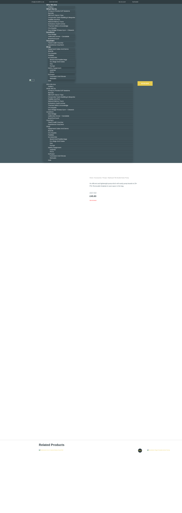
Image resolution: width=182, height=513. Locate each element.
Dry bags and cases (57, 62)
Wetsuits (53, 78)
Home (91, 178)
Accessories (98, 178)
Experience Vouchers (56, 45)
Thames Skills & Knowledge (58, 26)
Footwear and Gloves (58, 76)
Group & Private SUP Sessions (59, 11)
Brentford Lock (53, 118)
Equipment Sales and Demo (58, 49)
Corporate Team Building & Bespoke (61, 17)
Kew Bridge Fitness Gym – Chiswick (61, 30)
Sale (49, 81)
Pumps (105, 178)
